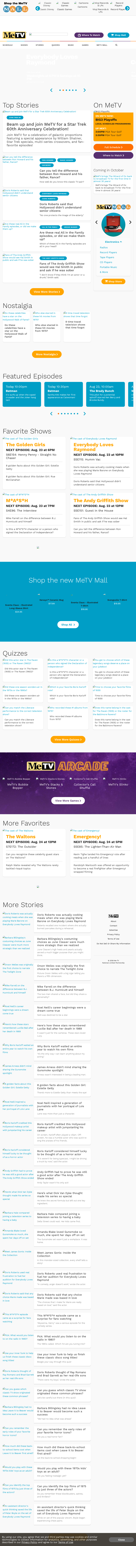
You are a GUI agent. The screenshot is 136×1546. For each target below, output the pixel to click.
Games (85, 45)
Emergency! (87, 836)
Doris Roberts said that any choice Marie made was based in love (59, 1296)
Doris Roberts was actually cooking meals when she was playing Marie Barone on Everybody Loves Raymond (101, 470)
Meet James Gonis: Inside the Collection (56, 1254)
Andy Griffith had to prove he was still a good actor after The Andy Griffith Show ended (62, 1175)
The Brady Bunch (102, 391)
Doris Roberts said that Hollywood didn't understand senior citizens (61, 207)
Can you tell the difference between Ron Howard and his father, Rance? (61, 174)
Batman (11, 391)
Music (71, 45)
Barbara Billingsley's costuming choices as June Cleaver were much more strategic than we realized (60, 942)
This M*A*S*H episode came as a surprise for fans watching (58, 1317)
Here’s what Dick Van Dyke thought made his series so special (59, 1194)
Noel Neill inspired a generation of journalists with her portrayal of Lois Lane (60, 1106)
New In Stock (107, 262)
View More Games (67, 800)
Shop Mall (120, 35)
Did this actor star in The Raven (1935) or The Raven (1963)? (21, 670)
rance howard (66, 160)
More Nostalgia (46, 354)
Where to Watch (112, 155)
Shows (24, 45)
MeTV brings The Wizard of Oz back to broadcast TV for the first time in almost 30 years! (113, 188)
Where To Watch (91, 35)
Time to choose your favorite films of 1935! (113, 697)
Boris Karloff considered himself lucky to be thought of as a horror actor (62, 1152)
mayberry (46, 165)
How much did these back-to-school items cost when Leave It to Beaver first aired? (61, 1450)
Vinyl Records (108, 247)
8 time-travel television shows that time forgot (75, 324)
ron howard (47, 160)
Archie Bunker (70, 227)
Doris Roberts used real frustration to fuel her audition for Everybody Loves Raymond (61, 1277)
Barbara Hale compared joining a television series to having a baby (58, 1215)
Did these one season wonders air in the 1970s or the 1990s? (22, 697)
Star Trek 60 (15, 117)
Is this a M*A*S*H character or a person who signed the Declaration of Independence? (68, 675)
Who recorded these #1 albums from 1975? (66, 718)
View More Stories (46, 291)
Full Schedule (112, 147)
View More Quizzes (67, 739)
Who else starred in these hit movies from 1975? (46, 328)
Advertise (113, 930)
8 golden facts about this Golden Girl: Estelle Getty (61, 1086)
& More (104, 272)
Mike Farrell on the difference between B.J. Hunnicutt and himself (60, 988)
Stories (40, 45)
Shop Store (115, 281)
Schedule (8, 45)
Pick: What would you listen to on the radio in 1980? (61, 1338)
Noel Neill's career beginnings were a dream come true (61, 1009)
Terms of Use (113, 939)
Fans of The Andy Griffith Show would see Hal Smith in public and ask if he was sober (62, 267)
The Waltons (20, 836)
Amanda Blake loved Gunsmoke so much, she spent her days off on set (61, 1233)
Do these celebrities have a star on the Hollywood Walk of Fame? (16, 331)
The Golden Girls (25, 444)
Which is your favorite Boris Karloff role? (68, 697)
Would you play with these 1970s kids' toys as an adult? (62, 1470)
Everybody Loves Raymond (54, 194)
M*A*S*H (17, 500)
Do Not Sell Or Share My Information (113, 944)
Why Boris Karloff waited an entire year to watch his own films (59, 1048)
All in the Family (50, 227)
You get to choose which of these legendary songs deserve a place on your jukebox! (112, 675)
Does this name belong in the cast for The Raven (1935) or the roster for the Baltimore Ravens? (112, 722)
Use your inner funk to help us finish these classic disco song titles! (61, 1356)
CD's (102, 252)
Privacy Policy (113, 934)
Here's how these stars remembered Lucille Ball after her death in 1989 (61, 1027)
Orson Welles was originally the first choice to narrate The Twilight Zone (60, 967)
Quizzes (56, 45)
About (113, 921)
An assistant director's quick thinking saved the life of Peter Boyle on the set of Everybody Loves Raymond (61, 1510)
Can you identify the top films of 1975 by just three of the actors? (61, 1488)
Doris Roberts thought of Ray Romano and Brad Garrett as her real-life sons (61, 1374)
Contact (113, 926)
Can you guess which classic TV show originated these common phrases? (61, 1392)
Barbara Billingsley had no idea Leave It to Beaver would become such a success (61, 1411)
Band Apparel (107, 267)
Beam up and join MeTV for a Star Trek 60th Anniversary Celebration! (46, 126)
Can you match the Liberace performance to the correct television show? (19, 722)
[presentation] (37, 8)
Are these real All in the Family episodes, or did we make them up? (62, 236)
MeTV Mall (102, 45)
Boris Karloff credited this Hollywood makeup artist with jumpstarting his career (61, 1127)
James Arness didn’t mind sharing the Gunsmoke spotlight (61, 1069)
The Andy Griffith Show (53, 258)
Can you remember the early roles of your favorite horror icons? (61, 1431)
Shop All (67, 624)
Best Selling (107, 257)
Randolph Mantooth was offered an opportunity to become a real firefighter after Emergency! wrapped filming (101, 868)
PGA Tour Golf (113, 131)
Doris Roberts (48, 199)
